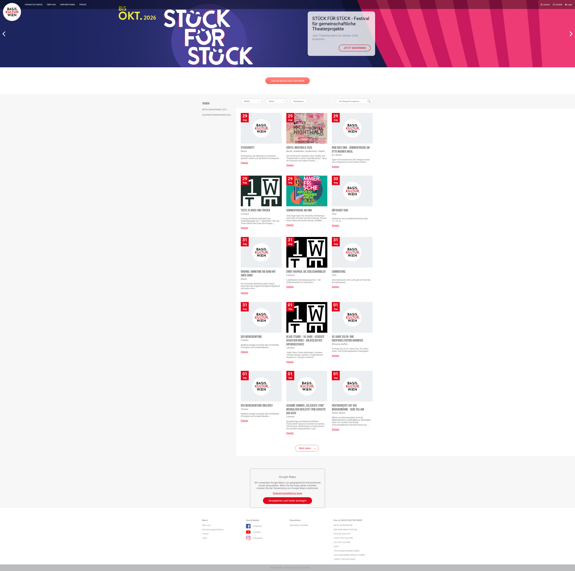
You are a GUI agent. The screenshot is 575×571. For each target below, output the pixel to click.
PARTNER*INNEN (67, 4)
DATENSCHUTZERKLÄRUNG (296, 568)
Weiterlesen (359, 44)
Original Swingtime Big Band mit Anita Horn (258, 273)
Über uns (206, 525)
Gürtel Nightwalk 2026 (299, 148)
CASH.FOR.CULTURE (343, 538)
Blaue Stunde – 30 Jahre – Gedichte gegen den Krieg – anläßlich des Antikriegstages (305, 340)
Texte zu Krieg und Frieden (255, 210)
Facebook (257, 526)
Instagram (257, 538)
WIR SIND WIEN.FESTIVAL (346, 529)
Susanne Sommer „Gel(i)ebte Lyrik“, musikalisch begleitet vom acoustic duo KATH (306, 409)
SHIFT (336, 546)
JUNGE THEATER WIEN (344, 559)
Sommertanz (338, 272)
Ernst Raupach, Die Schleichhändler (306, 272)
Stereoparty (248, 148)
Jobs (204, 538)
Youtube (257, 532)
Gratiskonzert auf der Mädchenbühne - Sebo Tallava (348, 407)
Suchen (546, 4)
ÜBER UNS (51, 4)
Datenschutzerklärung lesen (287, 493)
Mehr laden (305, 448)
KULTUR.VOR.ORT (342, 534)
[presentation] (3, 34)
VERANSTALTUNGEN (33, 4)
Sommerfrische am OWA (299, 210)
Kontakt (558, 4)
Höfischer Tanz (340, 210)
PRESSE (82, 4)
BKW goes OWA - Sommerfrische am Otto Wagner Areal (351, 149)
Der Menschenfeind (251, 337)
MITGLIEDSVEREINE (343, 525)
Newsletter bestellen (299, 525)
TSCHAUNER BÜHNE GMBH (347, 550)
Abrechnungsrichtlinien (213, 529)
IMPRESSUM (276, 568)
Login (569, 4)
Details (244, 162)
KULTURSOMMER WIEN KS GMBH (349, 555)
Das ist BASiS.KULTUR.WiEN (287, 80)
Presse (205, 534)
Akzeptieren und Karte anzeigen (287, 500)
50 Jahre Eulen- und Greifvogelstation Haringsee (347, 339)
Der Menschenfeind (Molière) (257, 406)
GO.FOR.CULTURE (342, 542)
